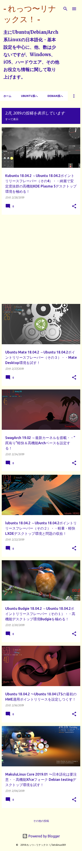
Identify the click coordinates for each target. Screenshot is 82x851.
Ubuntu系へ (29, 96)
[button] (74, 206)
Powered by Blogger (44, 836)
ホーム (7, 96)
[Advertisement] (41, 259)
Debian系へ (55, 96)
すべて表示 (11, 119)
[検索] (65, 9)
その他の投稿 (41, 820)
